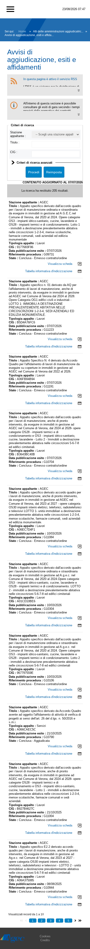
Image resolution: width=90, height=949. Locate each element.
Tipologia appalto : (23, 243)
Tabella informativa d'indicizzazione (48, 271)
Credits (45, 940)
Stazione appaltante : (18, 134)
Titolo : (14, 142)
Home (22, 31)
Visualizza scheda (60, 264)
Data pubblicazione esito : (28, 250)
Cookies (45, 936)
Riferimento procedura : (26, 254)
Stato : (14, 258)
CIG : (13, 152)
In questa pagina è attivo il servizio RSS (50, 79)
